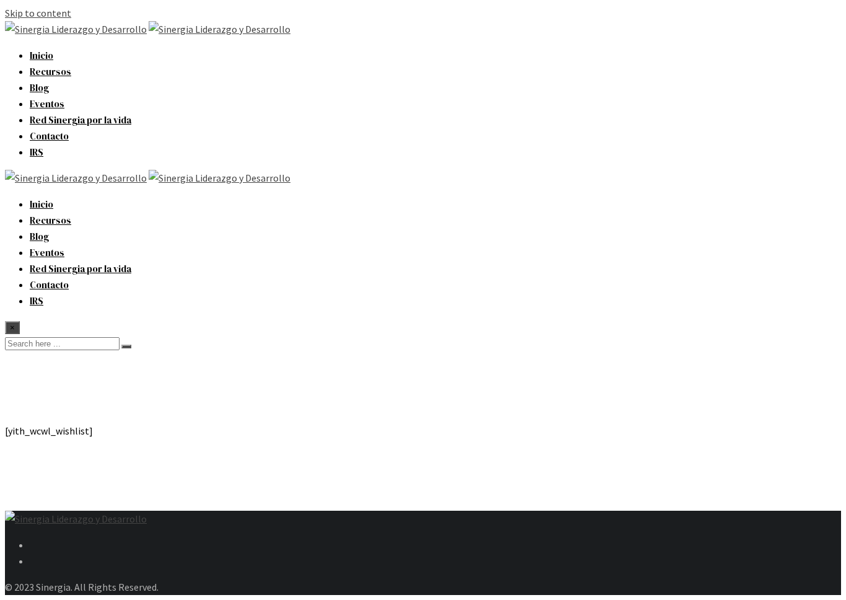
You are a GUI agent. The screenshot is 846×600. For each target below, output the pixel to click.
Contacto (49, 136)
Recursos (50, 71)
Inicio (41, 55)
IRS (36, 152)
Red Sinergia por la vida (80, 119)
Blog (39, 87)
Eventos (47, 103)
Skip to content (38, 13)
